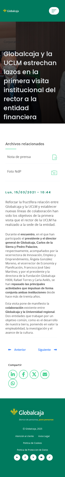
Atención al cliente (24, 436)
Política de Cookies (32, 443)
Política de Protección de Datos (32, 449)
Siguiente (44, 350)
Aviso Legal (44, 436)
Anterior (20, 350)
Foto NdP (14, 171)
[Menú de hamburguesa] (54, 11)
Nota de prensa (19, 157)
